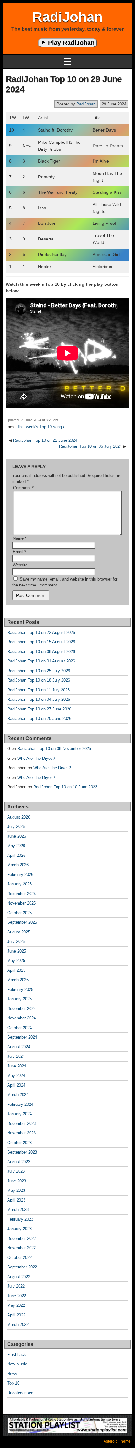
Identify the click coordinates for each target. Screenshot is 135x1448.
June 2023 (16, 1181)
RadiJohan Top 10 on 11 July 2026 (38, 690)
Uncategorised (20, 1393)
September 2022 (22, 1267)
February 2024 (20, 1104)
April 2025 (16, 970)
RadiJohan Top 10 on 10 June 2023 (65, 787)
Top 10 (13, 1383)
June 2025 (16, 951)
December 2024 (21, 1008)
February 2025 (20, 989)
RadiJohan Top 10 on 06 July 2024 (90, 446)
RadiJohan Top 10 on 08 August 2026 (41, 651)
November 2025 (21, 903)
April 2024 (16, 1085)
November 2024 (21, 1018)
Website (20, 565)
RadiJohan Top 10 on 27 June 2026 (39, 709)
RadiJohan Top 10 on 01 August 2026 (41, 661)
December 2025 (21, 893)
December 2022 (21, 1238)
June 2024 (16, 1066)
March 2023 (18, 1209)
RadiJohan (67, 16)
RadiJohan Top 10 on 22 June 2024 (45, 440)
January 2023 (19, 1228)
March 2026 (18, 864)
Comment (23, 487)
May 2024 (16, 1075)
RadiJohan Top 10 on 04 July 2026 (38, 699)
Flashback (16, 1354)
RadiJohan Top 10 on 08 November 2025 (54, 748)
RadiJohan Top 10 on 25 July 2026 (38, 670)
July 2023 (16, 1171)
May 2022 (16, 1305)
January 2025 (19, 999)
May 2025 (16, 960)
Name (19, 538)
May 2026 (16, 845)
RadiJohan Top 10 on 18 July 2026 (38, 680)
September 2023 (22, 1152)
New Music (17, 1364)
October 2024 (19, 1027)
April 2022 (16, 1315)
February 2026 (20, 874)
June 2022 (16, 1296)
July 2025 (16, 941)
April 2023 (16, 1200)
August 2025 (18, 932)
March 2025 (18, 979)
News (12, 1373)
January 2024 (19, 1113)
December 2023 (21, 1123)
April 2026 (16, 855)
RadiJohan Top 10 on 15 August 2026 (41, 642)
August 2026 (18, 817)
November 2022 (21, 1247)
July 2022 (16, 1286)
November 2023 (21, 1133)
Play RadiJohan (70, 42)
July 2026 (16, 826)
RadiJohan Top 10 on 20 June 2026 (39, 718)
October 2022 (19, 1257)
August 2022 (18, 1276)
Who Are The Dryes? (36, 758)
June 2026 (16, 836)
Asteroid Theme (117, 1441)
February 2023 (20, 1219)
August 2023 (18, 1161)
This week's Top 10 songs (40, 426)
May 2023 (16, 1190)
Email (19, 551)
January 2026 (19, 884)
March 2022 (18, 1324)
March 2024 (18, 1094)
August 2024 (18, 1047)
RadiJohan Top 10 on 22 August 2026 (41, 632)
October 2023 (19, 1142)
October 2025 (19, 912)
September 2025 (22, 922)
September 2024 (22, 1037)
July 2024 (16, 1056)
